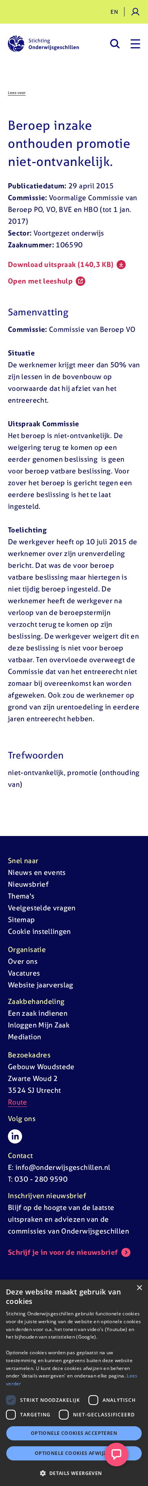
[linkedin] (15, 1136)
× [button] (139, 1288)
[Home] (43, 44)
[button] (74, 1473)
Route (17, 1102)
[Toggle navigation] (135, 44)
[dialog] (74, 1383)
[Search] (115, 44)
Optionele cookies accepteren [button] (74, 1433)
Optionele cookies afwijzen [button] (74, 1453)
